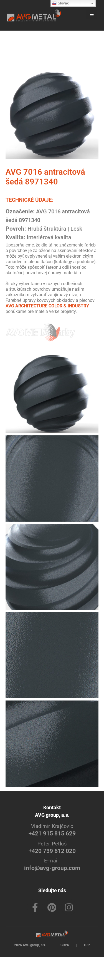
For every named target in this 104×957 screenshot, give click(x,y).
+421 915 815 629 (52, 833)
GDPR (64, 945)
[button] (76, 15)
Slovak (63, 3)
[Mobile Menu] (91, 14)
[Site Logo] (34, 15)
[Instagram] (69, 907)
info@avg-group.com (52, 867)
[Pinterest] (52, 907)
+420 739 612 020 (52, 850)
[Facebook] (35, 907)
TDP (86, 945)
